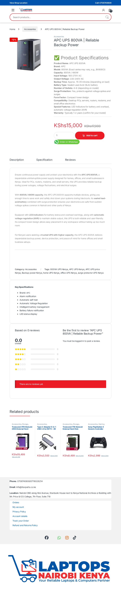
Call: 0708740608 (103, 3)
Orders (16, 502)
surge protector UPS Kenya (91, 273)
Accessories (30, 29)
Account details (20, 516)
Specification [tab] (44, 159)
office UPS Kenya (68, 273)
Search (107, 17)
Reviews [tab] (70, 159)
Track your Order (21, 520)
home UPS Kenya (51, 273)
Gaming (101, 424)
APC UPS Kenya (76, 269)
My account (18, 507)
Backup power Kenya (32, 273)
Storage (25, 424)
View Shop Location (18, 3)
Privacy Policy (19, 511)
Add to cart (91, 135)
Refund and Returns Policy (25, 525)
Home (12, 29)
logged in (79, 341)
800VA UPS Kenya (59, 269)
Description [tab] (17, 159)
